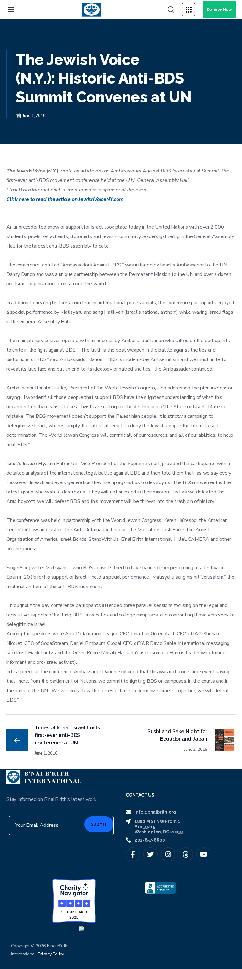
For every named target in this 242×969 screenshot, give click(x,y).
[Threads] (186, 854)
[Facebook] (133, 854)
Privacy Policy (51, 954)
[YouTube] (203, 854)
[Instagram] (168, 854)
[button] (171, 9)
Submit (99, 824)
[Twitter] (150, 854)
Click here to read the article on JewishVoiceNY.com (65, 199)
